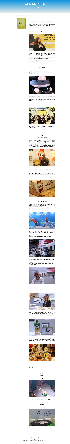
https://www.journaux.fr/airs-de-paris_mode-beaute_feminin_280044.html (42, 399)
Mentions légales (35, 443)
